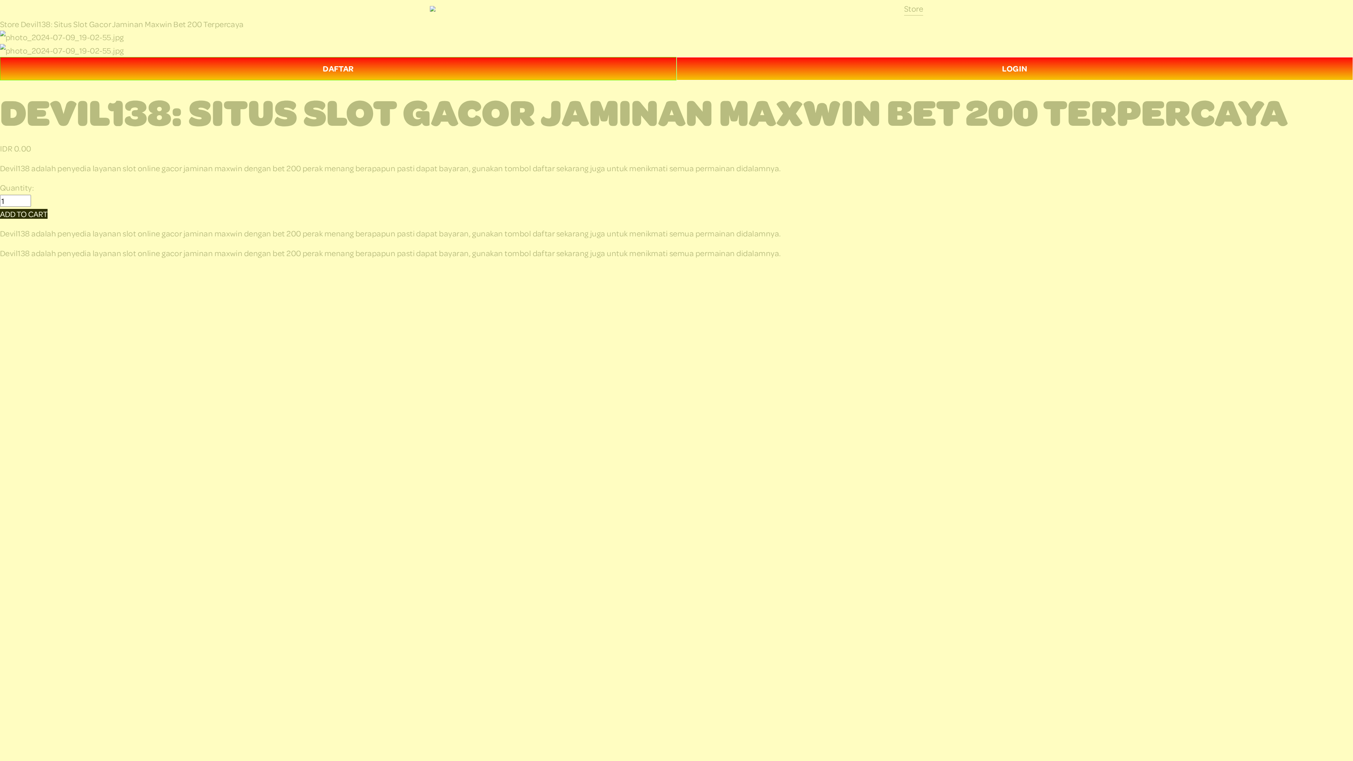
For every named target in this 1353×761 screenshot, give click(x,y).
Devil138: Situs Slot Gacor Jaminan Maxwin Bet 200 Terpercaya (132, 24)
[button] (24, 214)
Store (913, 8)
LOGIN (1014, 68)
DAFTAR (338, 68)
